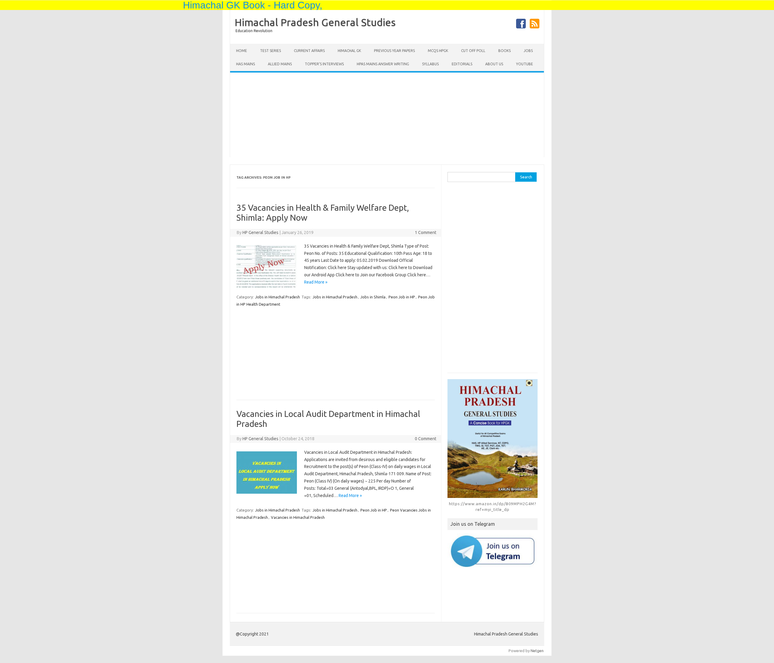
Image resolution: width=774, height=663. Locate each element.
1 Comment (425, 232)
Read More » (315, 282)
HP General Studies (260, 232)
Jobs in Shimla (372, 297)
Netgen (537, 650)
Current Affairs (309, 51)
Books (504, 51)
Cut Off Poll (473, 51)
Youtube (524, 64)
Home (241, 51)
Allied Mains (280, 64)
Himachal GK (349, 51)
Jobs (528, 51)
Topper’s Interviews (324, 64)
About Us (494, 64)
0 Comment (425, 438)
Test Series (270, 51)
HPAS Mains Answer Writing (383, 64)
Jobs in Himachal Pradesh (277, 297)
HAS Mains (245, 64)
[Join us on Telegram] (492, 551)
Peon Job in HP (402, 297)
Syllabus (430, 64)
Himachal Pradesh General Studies (315, 22)
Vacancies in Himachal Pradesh (298, 517)
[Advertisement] (387, 115)
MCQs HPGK (438, 51)
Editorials (462, 64)
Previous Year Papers (394, 51)
